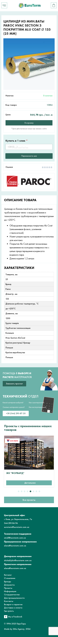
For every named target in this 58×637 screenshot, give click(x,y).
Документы (9, 584)
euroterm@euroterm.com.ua (16, 527)
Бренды (7, 581)
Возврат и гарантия (13, 604)
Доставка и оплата (13, 607)
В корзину (29, 122)
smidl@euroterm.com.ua (15, 537)
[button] (18, 491)
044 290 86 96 (11, 523)
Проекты (8, 588)
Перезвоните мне (29, 155)
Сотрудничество (12, 594)
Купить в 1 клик (17, 140)
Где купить (9, 610)
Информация (10, 591)
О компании (9, 578)
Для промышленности (14, 597)
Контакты (8, 601)
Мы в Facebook (15, 616)
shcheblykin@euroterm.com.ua (17, 560)
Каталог (8, 574)
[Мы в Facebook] (5, 616)
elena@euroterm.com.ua (15, 545)
